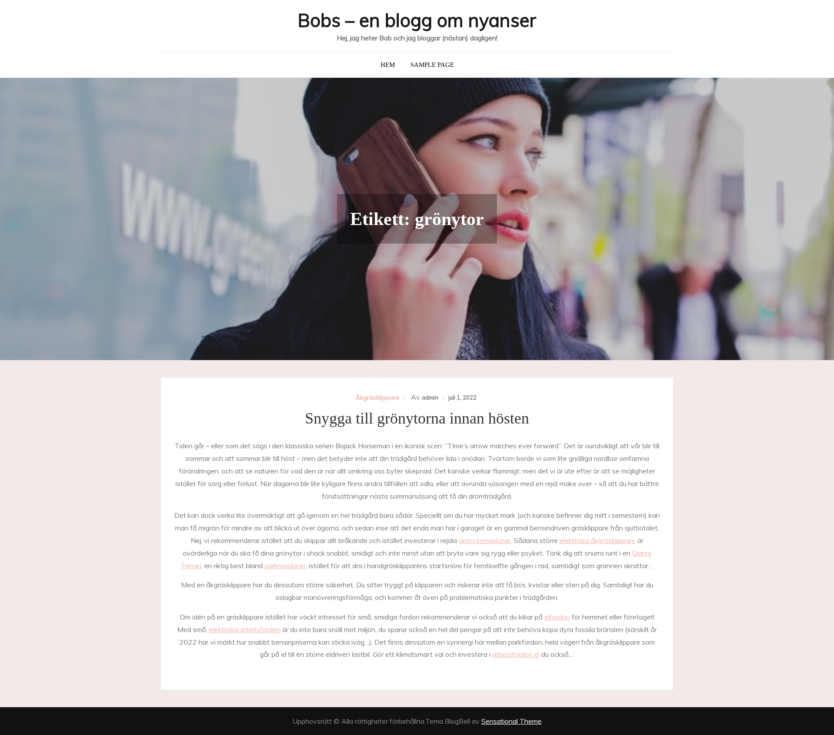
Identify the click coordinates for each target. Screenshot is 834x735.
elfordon (557, 616)
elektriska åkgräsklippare (597, 540)
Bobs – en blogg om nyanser (417, 20)
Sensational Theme (511, 721)
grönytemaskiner (485, 540)
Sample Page (432, 64)
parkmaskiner (285, 565)
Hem (388, 64)
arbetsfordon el (515, 654)
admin (430, 397)
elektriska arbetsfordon (245, 629)
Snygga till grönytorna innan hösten (417, 418)
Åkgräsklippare (377, 397)
